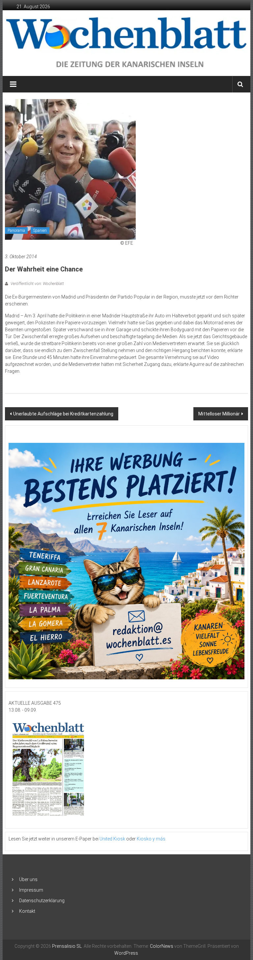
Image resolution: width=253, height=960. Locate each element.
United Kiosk (112, 838)
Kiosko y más (151, 838)
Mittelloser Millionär (219, 413)
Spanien (40, 230)
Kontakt (27, 911)
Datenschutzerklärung (42, 900)
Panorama (16, 230)
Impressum (31, 890)
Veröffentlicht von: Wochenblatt (37, 283)
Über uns (28, 879)
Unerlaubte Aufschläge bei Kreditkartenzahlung (63, 413)
